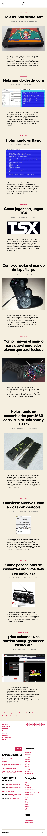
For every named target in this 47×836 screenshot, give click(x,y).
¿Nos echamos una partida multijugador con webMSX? (23, 640)
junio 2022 (27, 759)
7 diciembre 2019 (22, 428)
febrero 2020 (28, 768)
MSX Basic (27, 802)
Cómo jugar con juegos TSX (23, 210)
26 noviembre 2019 (23, 649)
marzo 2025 (28, 752)
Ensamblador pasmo (30, 790)
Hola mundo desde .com (23, 80)
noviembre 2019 (29, 773)
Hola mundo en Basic (23, 140)
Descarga (5, 728)
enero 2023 (27, 757)
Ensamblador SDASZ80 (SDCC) (32, 792)
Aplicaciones (23, 260)
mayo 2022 (27, 761)
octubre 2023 (28, 756)
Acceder (27, 818)
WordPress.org (28, 824)
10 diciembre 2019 (22, 144)
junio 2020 (27, 764)
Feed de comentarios (30, 822)
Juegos (27, 632)
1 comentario (33, 217)
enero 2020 (27, 769)
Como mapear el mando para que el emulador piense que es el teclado (23, 345)
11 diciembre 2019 (22, 21)
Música (26, 804)
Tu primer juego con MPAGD (9, 768)
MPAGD (26, 799)
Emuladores (23, 204)
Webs (4, 739)
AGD (26, 782)
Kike (14, 21)
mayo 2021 (27, 763)
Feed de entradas (29, 820)
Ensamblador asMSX (30, 789)
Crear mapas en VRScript (8, 758)
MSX (23, 3)
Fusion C (27, 796)
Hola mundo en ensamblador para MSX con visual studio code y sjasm (23, 417)
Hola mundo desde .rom (23, 17)
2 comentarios (33, 354)
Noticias (5, 735)
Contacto (27, 785)
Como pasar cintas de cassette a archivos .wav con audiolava (23, 569)
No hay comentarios (33, 21)
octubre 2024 (28, 754)
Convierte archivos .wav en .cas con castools (23, 505)
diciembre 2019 (28, 771)
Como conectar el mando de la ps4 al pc (23, 267)
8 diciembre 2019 (22, 274)
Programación (23, 12)
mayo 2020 (27, 766)
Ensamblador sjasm (19, 407)
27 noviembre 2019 (22, 511)
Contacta (5, 724)
